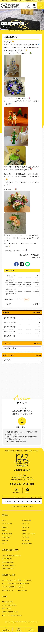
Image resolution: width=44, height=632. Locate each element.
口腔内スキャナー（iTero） (29, 533)
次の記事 (35, 304)
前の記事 (8, 304)
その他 (26, 299)
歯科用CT (24, 530)
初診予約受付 (25, 527)
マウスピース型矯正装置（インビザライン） (13, 587)
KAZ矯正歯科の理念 (7, 523)
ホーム (3, 520)
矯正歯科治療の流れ (7, 558)
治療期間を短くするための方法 (10, 611)
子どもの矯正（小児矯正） (9, 565)
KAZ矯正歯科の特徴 (7, 533)
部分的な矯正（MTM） (8, 601)
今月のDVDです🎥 (10, 318)
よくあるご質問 (6, 537)
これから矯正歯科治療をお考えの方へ (11, 555)
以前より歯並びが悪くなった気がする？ (19, 285)
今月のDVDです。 (11, 275)
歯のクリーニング (6, 608)
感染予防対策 (25, 540)
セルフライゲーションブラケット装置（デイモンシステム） (17, 580)
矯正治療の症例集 (26, 520)
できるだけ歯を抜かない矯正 (9, 605)
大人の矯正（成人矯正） (8, 562)
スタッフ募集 (25, 537)
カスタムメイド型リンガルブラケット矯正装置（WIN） (16, 583)
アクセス (4, 543)
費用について (5, 540)
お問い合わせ (25, 523)
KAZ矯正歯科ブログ (27, 543)
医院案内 (4, 530)
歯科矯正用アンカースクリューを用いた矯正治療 (14, 590)
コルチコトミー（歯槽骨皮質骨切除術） (12, 615)
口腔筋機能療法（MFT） (8, 568)
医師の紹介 (5, 527)
